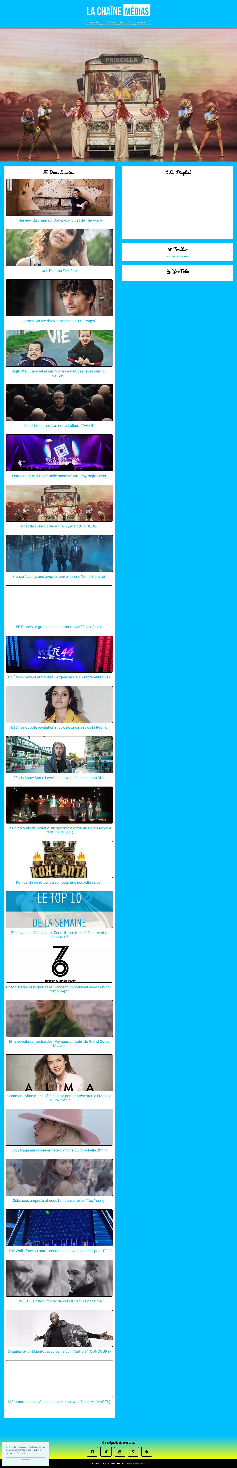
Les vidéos (126, 22)
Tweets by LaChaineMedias (177, 256)
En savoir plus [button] (23, 1453)
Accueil (95, 22)
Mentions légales (139, 1463)
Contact (143, 22)
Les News (110, 22)
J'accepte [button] (26, 1460)
